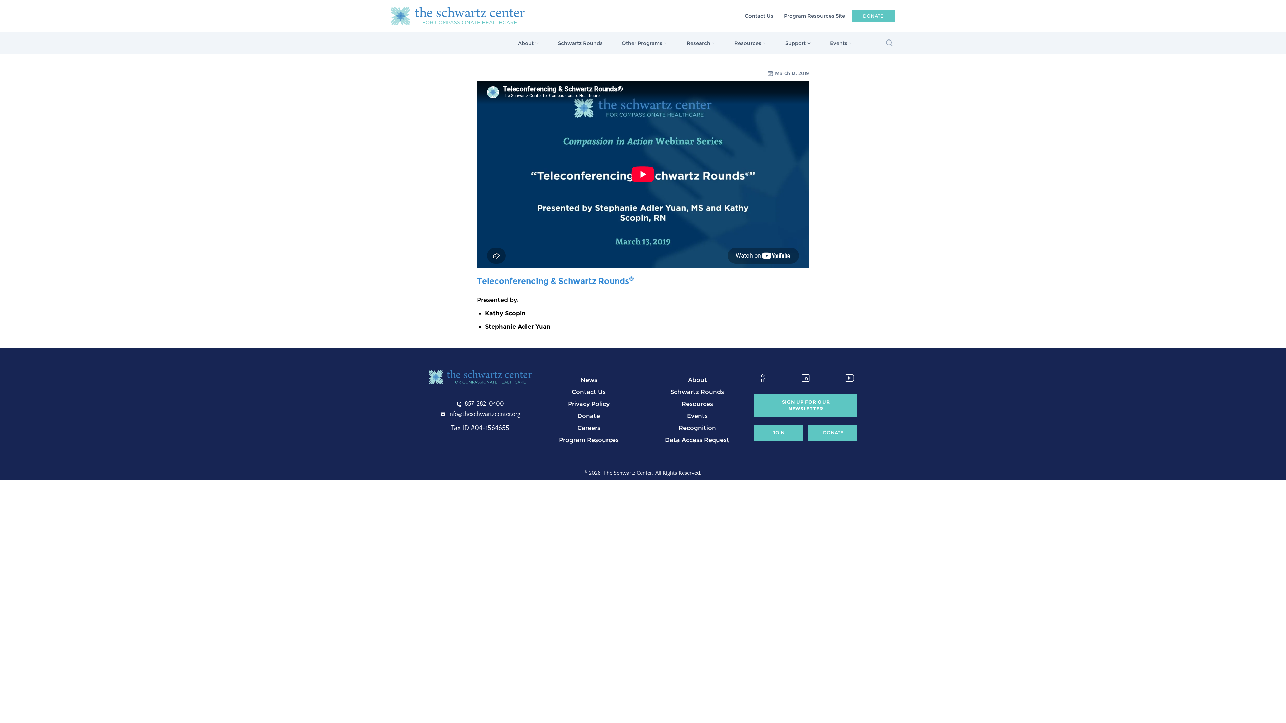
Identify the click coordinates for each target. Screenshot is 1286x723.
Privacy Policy (589, 404)
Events (697, 416)
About (697, 380)
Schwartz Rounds (580, 43)
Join (779, 433)
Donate (873, 16)
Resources (697, 404)
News (588, 380)
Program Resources (589, 440)
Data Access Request (697, 440)
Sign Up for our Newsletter (806, 405)
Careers (588, 428)
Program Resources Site (814, 16)
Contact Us (759, 16)
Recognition (697, 428)
